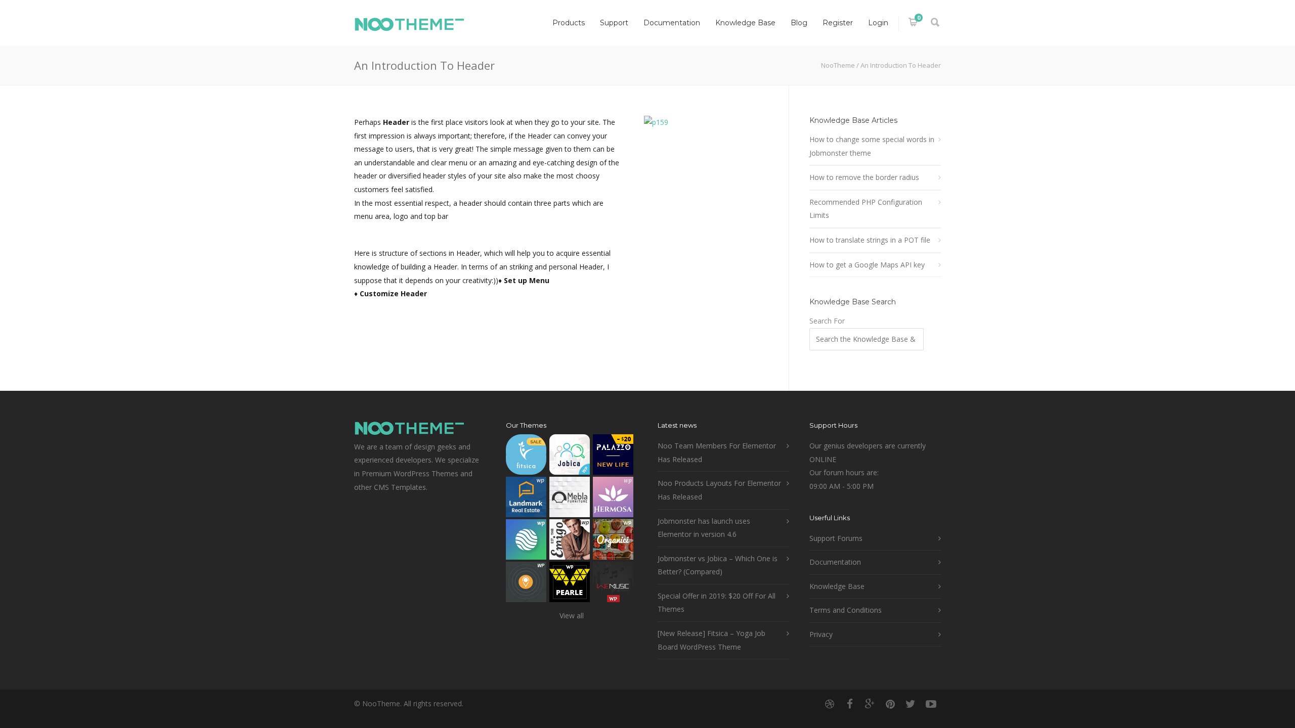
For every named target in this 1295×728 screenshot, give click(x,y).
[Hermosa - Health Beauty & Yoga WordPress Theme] (613, 499)
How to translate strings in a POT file (869, 240)
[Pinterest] (890, 704)
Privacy (821, 634)
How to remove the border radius (864, 177)
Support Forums (835, 538)
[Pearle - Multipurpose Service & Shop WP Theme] (569, 584)
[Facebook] (850, 704)
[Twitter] (910, 704)
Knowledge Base (745, 22)
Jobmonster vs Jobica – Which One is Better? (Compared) (718, 565)
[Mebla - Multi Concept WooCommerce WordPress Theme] (569, 499)
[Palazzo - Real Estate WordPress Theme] (613, 456)
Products (568, 22)
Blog (799, 22)
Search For (827, 321)
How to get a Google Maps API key (867, 264)
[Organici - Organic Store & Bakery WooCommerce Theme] (613, 541)
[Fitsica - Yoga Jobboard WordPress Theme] (526, 456)
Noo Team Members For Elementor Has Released (717, 452)
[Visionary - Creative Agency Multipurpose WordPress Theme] (526, 541)
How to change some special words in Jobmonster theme (871, 146)
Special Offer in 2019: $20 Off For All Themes (716, 602)
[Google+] (870, 704)
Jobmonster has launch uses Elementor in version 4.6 (704, 527)
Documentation (671, 22)
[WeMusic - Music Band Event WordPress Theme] (613, 584)
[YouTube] (931, 704)
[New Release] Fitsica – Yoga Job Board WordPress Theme (711, 640)
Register (838, 22)
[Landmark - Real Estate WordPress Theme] (526, 499)
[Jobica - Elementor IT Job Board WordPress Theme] (569, 456)
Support (614, 22)
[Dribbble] (829, 704)
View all (571, 615)
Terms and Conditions (845, 610)
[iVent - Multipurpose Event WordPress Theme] (526, 584)
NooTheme (838, 65)
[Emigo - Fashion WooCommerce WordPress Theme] (569, 541)
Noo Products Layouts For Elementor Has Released (719, 490)
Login (878, 22)
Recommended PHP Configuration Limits (865, 208)
